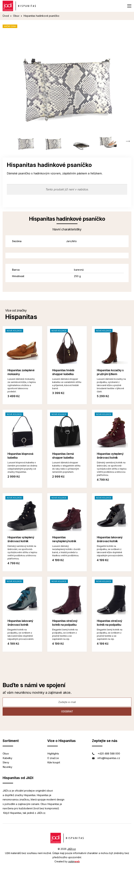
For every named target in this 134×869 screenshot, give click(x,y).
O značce (53, 758)
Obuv (16, 15)
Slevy (6, 762)
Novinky (7, 767)
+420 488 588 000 (109, 753)
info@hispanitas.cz (109, 758)
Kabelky (7, 758)
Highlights (53, 753)
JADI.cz (71, 848)
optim (74, 861)
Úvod (6, 15)
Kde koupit (53, 762)
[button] (127, 141)
